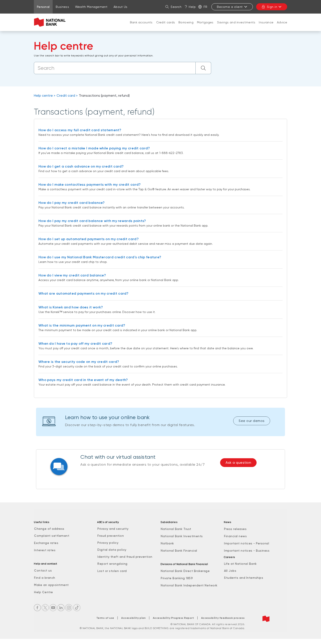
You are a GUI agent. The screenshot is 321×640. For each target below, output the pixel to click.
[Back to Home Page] (51, 22)
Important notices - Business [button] (246, 550)
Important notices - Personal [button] (246, 543)
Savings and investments (236, 22)
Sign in (272, 7)
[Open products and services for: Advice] (282, 26)
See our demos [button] (252, 421)
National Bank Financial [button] (179, 550)
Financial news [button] (235, 536)
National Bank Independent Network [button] (189, 585)
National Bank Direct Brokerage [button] (185, 571)
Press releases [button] (235, 529)
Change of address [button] (49, 528)
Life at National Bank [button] (240, 563)
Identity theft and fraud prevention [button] (124, 556)
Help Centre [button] (43, 592)
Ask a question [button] (238, 462)
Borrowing (185, 22)
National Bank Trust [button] (176, 529)
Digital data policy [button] (111, 549)
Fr (205, 7)
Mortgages (205, 22)
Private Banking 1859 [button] (177, 578)
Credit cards (165, 22)
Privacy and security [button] (112, 528)
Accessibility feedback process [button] (223, 617)
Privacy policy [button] (107, 542)
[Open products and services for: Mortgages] (205, 26)
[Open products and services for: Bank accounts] (141, 26)
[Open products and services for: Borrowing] (186, 26)
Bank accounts (141, 22)
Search (176, 7)
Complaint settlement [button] (51, 535)
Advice (282, 22)
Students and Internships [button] (243, 577)
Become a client (230, 7)
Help (192, 7)
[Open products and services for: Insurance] (266, 26)
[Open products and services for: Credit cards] (165, 26)
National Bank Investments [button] (182, 536)
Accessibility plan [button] (133, 617)
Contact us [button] (43, 570)
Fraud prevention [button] (110, 535)
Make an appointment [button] (51, 585)
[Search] (203, 68)
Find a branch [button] (44, 577)
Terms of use (105, 617)
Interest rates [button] (44, 550)
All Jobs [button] (230, 570)
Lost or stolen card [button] (112, 571)
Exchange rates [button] (46, 543)
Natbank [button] (167, 543)
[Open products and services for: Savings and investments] (236, 26)
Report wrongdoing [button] (112, 563)
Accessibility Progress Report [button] (173, 617)
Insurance (266, 22)
